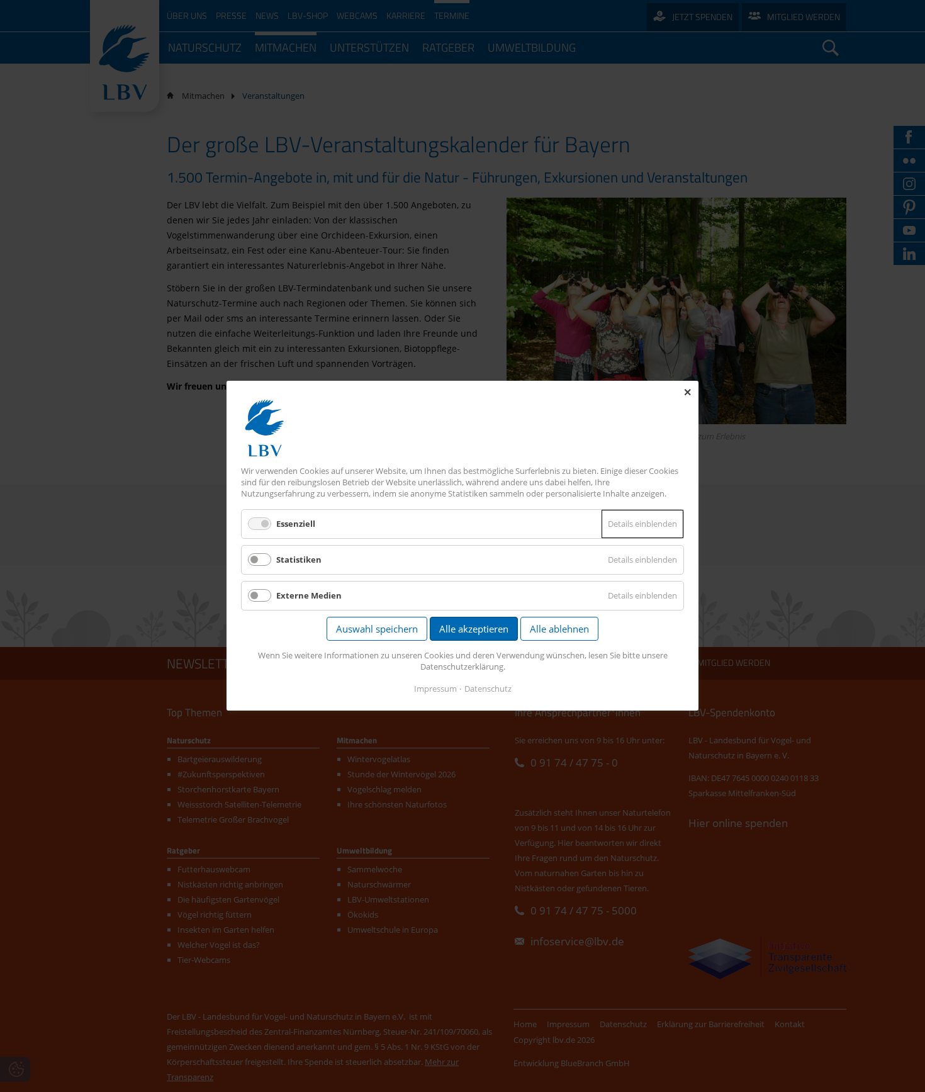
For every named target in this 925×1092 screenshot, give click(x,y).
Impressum (435, 689)
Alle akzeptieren (473, 629)
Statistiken (299, 559)
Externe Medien (309, 596)
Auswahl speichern (377, 629)
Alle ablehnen (559, 629)
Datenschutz (488, 689)
